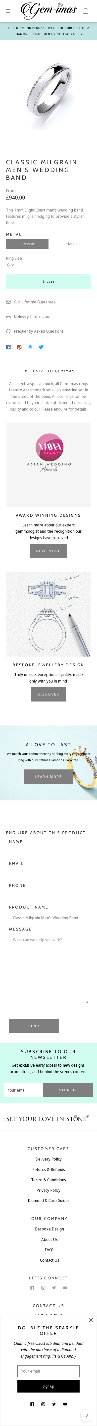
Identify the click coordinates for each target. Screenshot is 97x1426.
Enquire (48, 281)
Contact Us (49, 1260)
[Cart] (85, 10)
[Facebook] (8, 347)
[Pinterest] (19, 347)
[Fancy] (30, 347)
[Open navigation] (11, 11)
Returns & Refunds (48, 1169)
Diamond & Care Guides (48, 1200)
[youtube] (64, 1287)
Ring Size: (14, 258)
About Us (49, 1239)
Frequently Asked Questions (38, 331)
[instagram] (43, 1287)
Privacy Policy (48, 1190)
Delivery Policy (49, 1159)
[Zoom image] (48, 91)
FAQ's (49, 1249)
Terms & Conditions (48, 1180)
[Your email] (23, 1090)
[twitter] (53, 1287)
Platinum (27, 243)
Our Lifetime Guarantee (34, 302)
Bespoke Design (49, 1229)
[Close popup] (91, 1320)
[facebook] (32, 1287)
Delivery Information (32, 316)
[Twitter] (41, 347)
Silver (69, 243)
